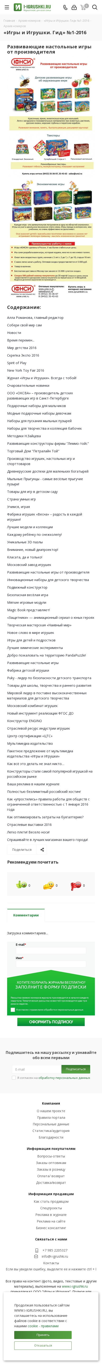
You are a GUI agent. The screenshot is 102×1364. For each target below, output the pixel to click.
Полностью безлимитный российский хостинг (44, 791)
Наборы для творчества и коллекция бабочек (44, 428)
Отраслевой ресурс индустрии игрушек (38, 728)
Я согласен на (53, 1078)
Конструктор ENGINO (24, 721)
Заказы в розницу (51, 1169)
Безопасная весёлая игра (27, 595)
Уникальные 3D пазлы (25, 542)
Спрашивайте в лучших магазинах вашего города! (47, 839)
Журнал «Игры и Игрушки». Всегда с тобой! (41, 378)
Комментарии (26, 915)
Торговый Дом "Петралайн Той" (33, 451)
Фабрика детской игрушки (28, 670)
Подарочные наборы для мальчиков (36, 405)
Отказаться (43, 1345)
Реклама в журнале (51, 1214)
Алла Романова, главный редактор (35, 317)
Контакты (51, 1263)
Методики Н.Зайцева (24, 436)
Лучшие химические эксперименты (35, 647)
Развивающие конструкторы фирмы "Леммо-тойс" (48, 443)
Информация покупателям (51, 1148)
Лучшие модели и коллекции (30, 527)
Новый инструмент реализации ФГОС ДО (40, 713)
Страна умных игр (21, 499)
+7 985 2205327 (54, 1250)
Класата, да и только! (24, 557)
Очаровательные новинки (28, 385)
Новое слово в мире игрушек (30, 632)
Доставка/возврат (51, 1182)
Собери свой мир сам (24, 325)
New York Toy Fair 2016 (25, 370)
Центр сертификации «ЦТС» (29, 736)
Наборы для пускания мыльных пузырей (39, 421)
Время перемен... (20, 340)
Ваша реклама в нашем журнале (33, 784)
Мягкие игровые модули (26, 602)
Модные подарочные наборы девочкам (39, 413)
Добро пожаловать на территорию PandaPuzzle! (46, 655)
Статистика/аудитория (51, 1130)
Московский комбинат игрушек (32, 705)
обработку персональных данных (64, 1078)
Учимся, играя (18, 506)
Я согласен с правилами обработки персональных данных (49, 1009)
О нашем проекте (51, 1111)
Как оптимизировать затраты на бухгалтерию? (45, 817)
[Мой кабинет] (74, 7)
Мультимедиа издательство (30, 743)
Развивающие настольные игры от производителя (48, 572)
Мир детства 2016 (22, 347)
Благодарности (51, 1137)
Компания (51, 1103)
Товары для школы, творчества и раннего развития (49, 685)
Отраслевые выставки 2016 (29, 824)
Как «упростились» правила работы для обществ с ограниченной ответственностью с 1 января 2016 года (48, 804)
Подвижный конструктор (27, 587)
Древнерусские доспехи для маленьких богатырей (47, 471)
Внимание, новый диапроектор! (32, 549)
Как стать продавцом (51, 1201)
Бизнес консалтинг (51, 1228)
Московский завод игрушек (29, 564)
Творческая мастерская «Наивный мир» (39, 625)
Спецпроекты (51, 1208)
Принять (43, 1335)
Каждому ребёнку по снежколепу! (34, 534)
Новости (14, 332)
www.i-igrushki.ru (75, 1286)
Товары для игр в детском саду (32, 491)
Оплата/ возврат (51, 1176)
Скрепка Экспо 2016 (23, 355)
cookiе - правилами (43, 1326)
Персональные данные (51, 1124)
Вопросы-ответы (51, 1156)
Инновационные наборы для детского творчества (48, 580)
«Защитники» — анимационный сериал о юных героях (50, 617)
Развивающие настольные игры (33, 663)
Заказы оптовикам (51, 1162)
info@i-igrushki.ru (55, 1256)
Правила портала (51, 1117)
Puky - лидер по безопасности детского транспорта (49, 678)
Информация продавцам (51, 1194)
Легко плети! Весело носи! (28, 832)
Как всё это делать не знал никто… (35, 763)
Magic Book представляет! (28, 610)
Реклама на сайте (51, 1221)
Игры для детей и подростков (31, 640)
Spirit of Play (16, 363)
